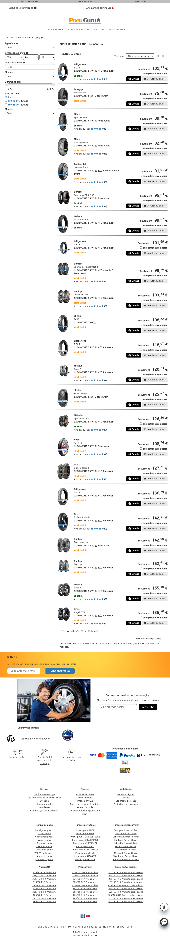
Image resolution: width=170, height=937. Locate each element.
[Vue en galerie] (163, 56)
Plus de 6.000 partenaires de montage (44, 760)
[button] (164, 906)
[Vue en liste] (158, 56)
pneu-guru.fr (91, 932)
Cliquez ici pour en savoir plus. (34, 738)
